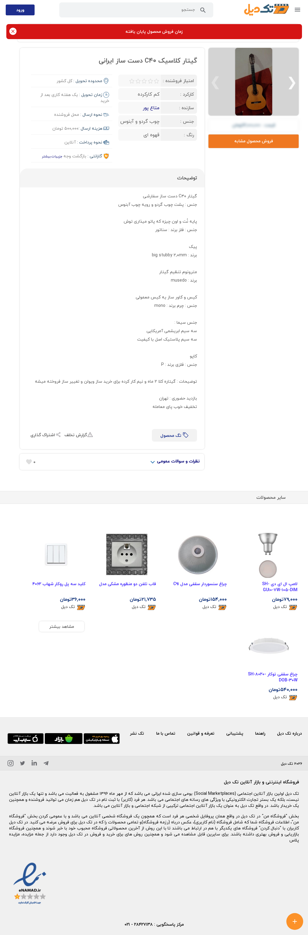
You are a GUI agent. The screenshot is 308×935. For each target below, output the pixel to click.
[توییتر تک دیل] (23, 764)
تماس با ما (165, 733)
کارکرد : (187, 94)
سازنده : (186, 108)
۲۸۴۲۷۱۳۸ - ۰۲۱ (139, 924)
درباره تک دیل (289, 733)
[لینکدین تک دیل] (34, 764)
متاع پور (151, 107)
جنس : (187, 121)
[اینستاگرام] (11, 764)
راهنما (260, 733)
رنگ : (189, 135)
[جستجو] (203, 11)
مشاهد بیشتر (61, 626)
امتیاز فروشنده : (178, 81)
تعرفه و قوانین (200, 733)
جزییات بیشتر (52, 156)
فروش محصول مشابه (253, 141)
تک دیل (280, 607)
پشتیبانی (234, 733)
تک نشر (137, 733)
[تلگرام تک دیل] (46, 764)
